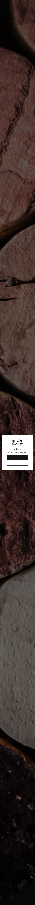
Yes (17, 457)
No (17, 463)
